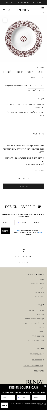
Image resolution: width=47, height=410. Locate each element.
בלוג (42, 288)
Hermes (40, 67)
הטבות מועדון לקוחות (36, 310)
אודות (42, 279)
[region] (23, 253)
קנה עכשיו (23, 186)
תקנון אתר (40, 314)
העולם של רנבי (38, 297)
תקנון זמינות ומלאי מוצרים (34, 319)
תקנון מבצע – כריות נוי (35, 340)
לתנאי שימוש (30, 403)
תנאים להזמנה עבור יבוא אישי (33, 323)
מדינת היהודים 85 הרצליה (33, 366)
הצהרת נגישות (39, 292)
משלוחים (41, 327)
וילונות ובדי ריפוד (37, 284)
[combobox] (18, 222)
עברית (42, 12)
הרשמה (5, 231)
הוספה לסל (23, 179)
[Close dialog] (45, 386)
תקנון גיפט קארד (38, 336)
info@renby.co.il (36, 354)
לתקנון (8, 2)
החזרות (41, 332)
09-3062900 (37, 360)
